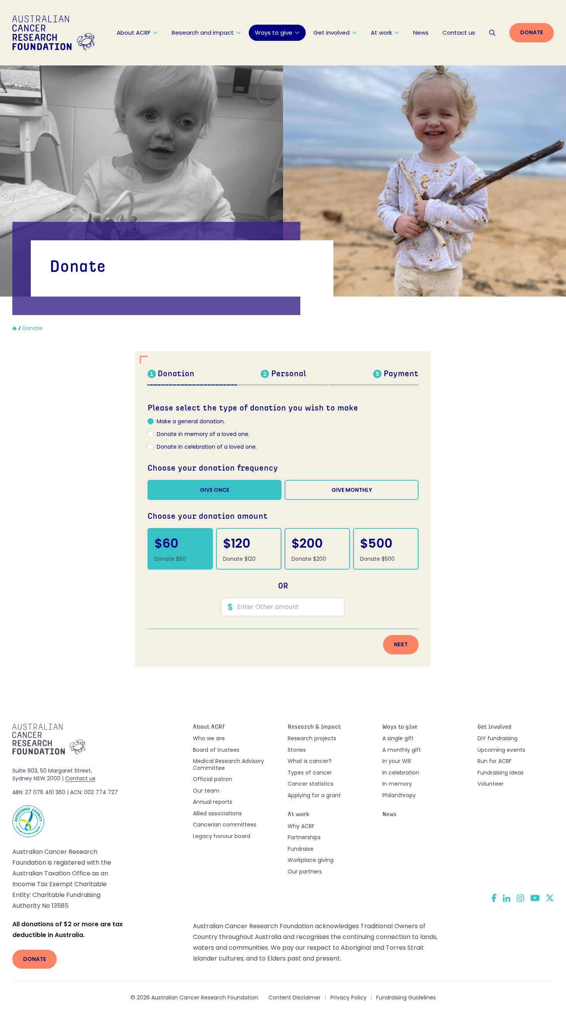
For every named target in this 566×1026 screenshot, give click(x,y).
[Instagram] (520, 898)
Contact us (458, 32)
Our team (206, 791)
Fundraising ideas (500, 772)
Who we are (209, 738)
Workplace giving (310, 860)
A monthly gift (401, 750)
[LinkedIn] (507, 898)
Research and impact (203, 32)
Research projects (312, 738)
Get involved (331, 32)
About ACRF (134, 32)
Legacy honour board (221, 836)
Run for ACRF (494, 761)
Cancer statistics (310, 784)
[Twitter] (550, 898)
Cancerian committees (224, 824)
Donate (531, 32)
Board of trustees (216, 750)
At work (381, 32)
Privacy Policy (348, 997)
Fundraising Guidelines (406, 997)
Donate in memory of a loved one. (203, 434)
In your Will (396, 761)
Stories (297, 750)
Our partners (305, 871)
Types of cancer (310, 772)
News (421, 32)
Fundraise (300, 849)
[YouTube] (535, 898)
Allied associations (217, 813)
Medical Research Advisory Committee (228, 764)
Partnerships (304, 837)
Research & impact (314, 727)
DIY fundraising (497, 738)
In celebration (400, 772)
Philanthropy (399, 795)
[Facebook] (494, 898)
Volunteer (490, 784)
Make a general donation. (191, 421)
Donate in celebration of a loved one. (207, 447)
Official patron (212, 779)
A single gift (398, 738)
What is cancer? (310, 761)
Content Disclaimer (294, 997)
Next (401, 644)
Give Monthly (352, 490)
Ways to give (273, 32)
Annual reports (212, 802)
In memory (397, 784)
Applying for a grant (314, 795)
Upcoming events (501, 750)
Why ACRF (301, 826)
